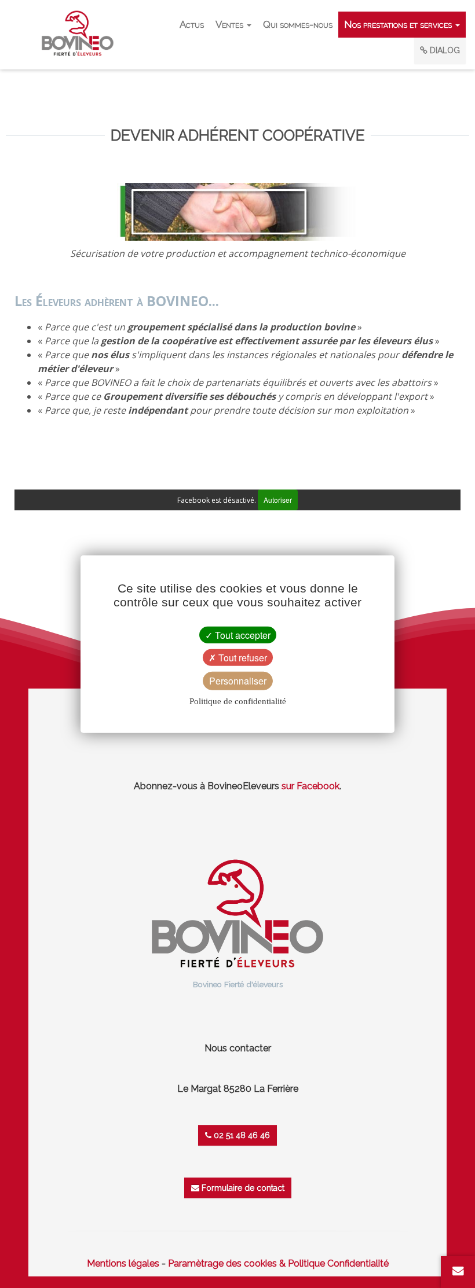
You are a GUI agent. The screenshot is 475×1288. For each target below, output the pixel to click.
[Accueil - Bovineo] (77, 33)
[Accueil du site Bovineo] (237, 912)
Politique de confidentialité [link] (237, 700)
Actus (192, 24)
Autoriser (278, 500)
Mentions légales (123, 1263)
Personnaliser (237, 680)
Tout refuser (241, 657)
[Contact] (458, 1271)
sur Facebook (310, 786)
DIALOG (443, 50)
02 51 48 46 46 (240, 1135)
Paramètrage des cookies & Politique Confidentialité (278, 1263)
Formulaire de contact (241, 1188)
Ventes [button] (230, 24)
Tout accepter (242, 635)
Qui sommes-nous (297, 24)
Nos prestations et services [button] (399, 24)
